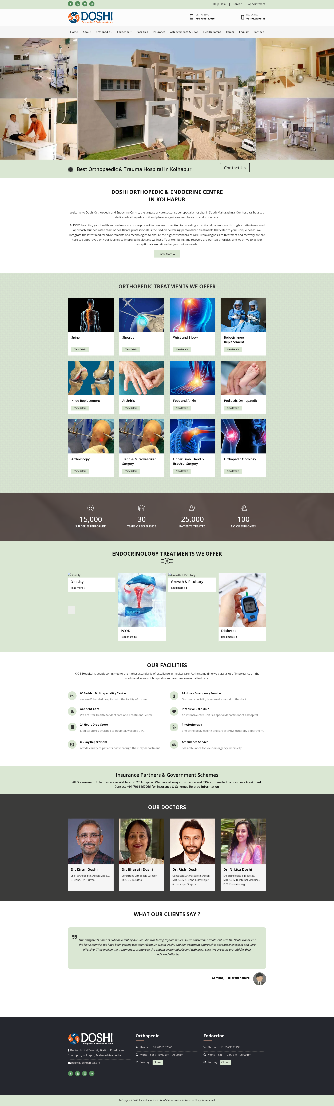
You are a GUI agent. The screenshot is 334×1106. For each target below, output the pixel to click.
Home (74, 32)
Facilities (142, 32)
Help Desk (219, 4)
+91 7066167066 (205, 18)
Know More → (167, 254)
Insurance (159, 32)
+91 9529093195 (255, 18)
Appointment (256, 4)
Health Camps (212, 32)
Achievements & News (184, 32)
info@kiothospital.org (85, 1063)
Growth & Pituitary (187, 581)
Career (237, 4)
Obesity (77, 581)
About (87, 32)
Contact (258, 32)
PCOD (125, 630)
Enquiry (244, 32)
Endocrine (252, 14)
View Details (80, 349)
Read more (76, 587)
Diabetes (228, 630)
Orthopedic (202, 14)
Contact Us (235, 168)
